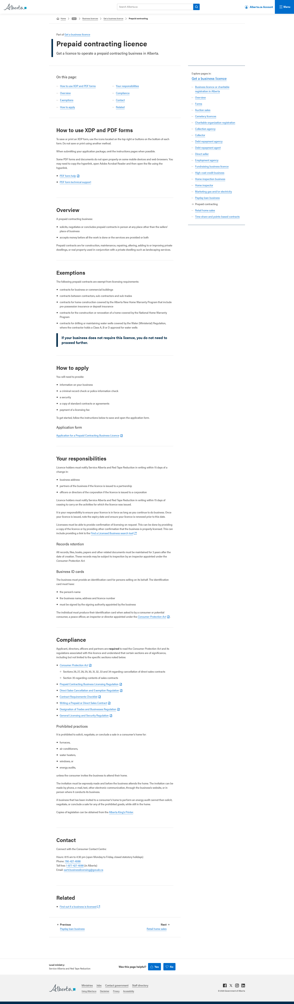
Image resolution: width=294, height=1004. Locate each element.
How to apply (67, 107)
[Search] (196, 7)
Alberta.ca (62, 988)
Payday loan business (207, 198)
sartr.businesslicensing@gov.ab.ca (83, 870)
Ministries (87, 985)
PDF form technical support (75, 182)
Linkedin (243, 985)
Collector (200, 135)
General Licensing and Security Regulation (84, 715)
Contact (120, 100)
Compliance (123, 93)
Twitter (231, 985)
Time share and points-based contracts (217, 216)
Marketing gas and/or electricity (213, 191)
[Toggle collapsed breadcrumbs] (74, 18)
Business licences (90, 18)
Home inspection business (210, 179)
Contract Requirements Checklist (78, 696)
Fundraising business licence (212, 166)
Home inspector (204, 185)
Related (120, 107)
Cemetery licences (205, 116)
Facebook (225, 985)
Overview (200, 97)
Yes (157, 967)
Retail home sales (205, 210)
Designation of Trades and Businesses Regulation (88, 709)
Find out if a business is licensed (78, 906)
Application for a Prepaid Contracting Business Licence (87, 435)
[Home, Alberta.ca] (15, 7)
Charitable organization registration (215, 122)
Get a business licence (113, 18)
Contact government (116, 985)
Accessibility (128, 991)
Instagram (237, 985)
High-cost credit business (209, 172)
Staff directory (140, 985)
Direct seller (202, 154)
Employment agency (206, 160)
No (171, 967)
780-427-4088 (73, 861)
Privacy (116, 991)
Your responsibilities (127, 86)
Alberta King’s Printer (121, 812)
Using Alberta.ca (89, 991)
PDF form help (68, 176)
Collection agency (205, 129)
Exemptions (66, 100)
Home (63, 18)
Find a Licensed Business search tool (112, 533)
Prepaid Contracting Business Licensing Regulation (89, 684)
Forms (198, 104)
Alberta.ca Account (261, 7)
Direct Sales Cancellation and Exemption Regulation (89, 690)
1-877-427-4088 (75, 865)
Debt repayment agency (208, 141)
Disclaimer (104, 991)
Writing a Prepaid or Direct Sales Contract (83, 703)
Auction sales (202, 110)
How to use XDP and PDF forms (78, 86)
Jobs (99, 985)
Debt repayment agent (208, 147)
